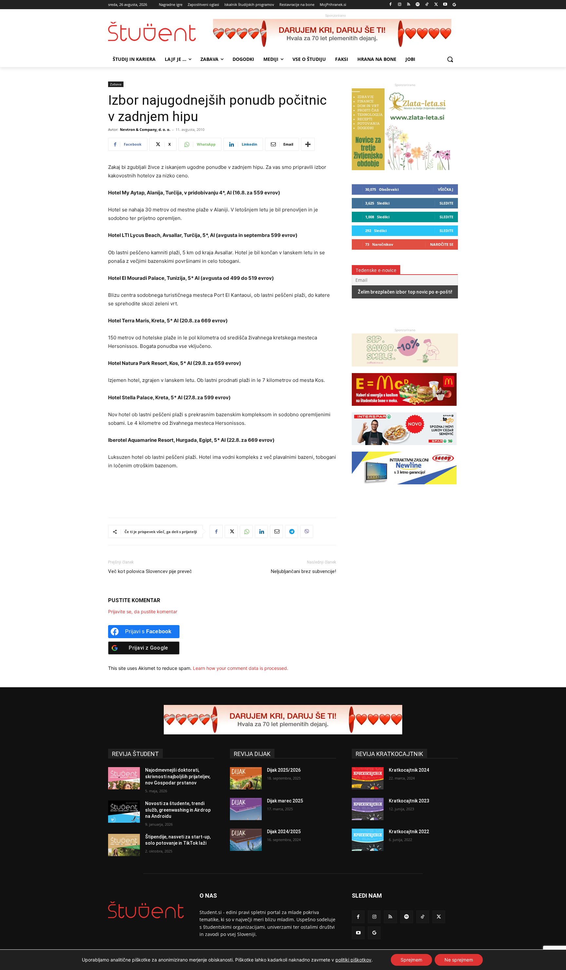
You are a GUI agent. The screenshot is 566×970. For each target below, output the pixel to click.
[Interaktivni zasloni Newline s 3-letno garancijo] (404, 487)
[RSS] (408, 5)
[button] (450, 59)
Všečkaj (445, 189)
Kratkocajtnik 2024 (409, 770)
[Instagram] (399, 5)
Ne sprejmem (458, 959)
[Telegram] (291, 531)
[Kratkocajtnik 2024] (368, 778)
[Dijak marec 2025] (246, 809)
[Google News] (454, 5)
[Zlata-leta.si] (401, 168)
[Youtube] (445, 5)
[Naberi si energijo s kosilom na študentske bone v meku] (404, 409)
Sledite (446, 203)
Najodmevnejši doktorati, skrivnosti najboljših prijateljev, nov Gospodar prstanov (177, 776)
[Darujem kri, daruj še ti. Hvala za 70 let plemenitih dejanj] (335, 33)
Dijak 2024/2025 (284, 831)
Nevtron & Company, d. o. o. (145, 129)
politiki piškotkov (353, 959)
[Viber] (306, 531)
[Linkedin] (261, 531)
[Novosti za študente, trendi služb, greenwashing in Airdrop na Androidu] (124, 811)
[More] (308, 144)
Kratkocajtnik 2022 (409, 831)
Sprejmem (411, 959)
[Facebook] (390, 5)
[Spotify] (418, 5)
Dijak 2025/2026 (284, 770)
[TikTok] (427, 5)
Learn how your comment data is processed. (240, 668)
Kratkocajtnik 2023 (409, 800)
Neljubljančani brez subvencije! (303, 571)
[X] (436, 5)
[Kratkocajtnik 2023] (368, 809)
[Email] (276, 531)
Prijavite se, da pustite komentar (142, 611)
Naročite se (441, 244)
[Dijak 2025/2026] (246, 778)
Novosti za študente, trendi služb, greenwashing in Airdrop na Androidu (178, 810)
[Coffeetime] (405, 370)
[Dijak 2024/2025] (246, 840)
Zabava (116, 84)
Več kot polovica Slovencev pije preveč (150, 571)
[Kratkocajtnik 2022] (368, 840)
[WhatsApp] (246, 531)
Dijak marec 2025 (285, 800)
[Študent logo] (160, 31)
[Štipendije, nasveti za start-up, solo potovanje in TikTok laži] (124, 845)
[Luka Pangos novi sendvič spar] (404, 448)
